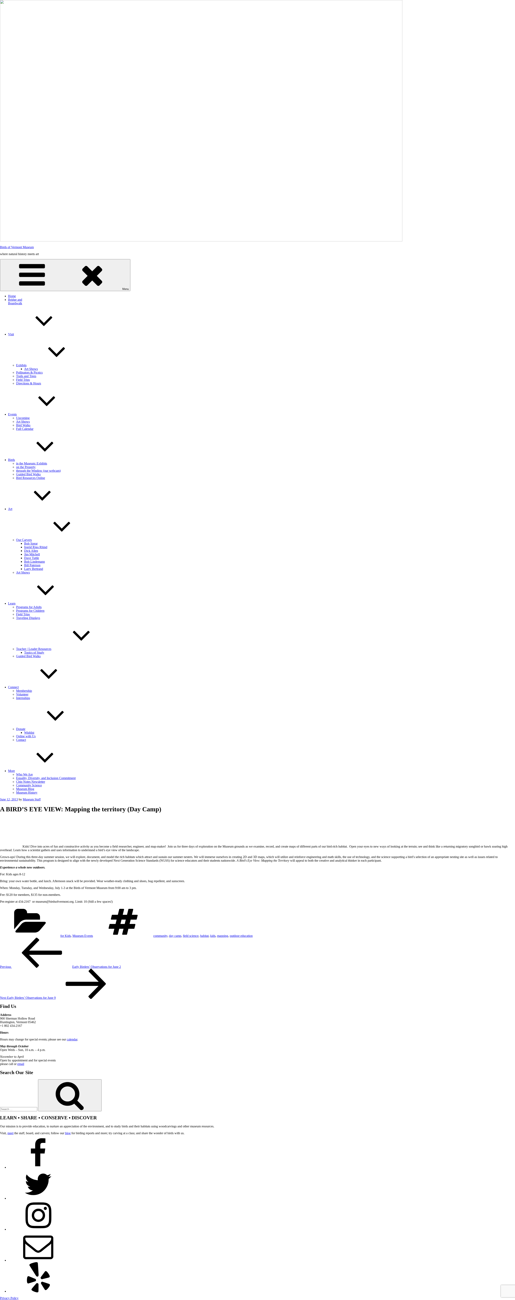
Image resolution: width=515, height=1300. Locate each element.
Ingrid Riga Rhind (35, 547)
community (160, 935)
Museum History (26, 792)
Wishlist (29, 732)
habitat (204, 935)
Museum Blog (25, 789)
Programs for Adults (29, 607)
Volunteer (22, 694)
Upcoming (23, 418)
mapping (222, 935)
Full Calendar (24, 429)
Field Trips (23, 379)
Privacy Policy (9, 1298)
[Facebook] (38, 1167)
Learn (11, 603)
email (20, 1064)
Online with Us (26, 736)
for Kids (65, 935)
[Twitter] (38, 1198)
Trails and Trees (26, 376)
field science (191, 935)
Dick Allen (31, 550)
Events (12, 414)
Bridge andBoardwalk (15, 301)
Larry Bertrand (33, 569)
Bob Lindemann (34, 561)
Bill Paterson (32, 565)
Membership (24, 690)
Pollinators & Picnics (29, 372)
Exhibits (21, 365)
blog (68, 1133)
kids (212, 935)
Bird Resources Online (30, 478)
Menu (125, 288)
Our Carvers (24, 540)
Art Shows (31, 369)
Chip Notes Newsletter (30, 781)
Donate (20, 729)
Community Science (29, 785)
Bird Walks (23, 425)
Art (10, 509)
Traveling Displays (28, 618)
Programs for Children (30, 610)
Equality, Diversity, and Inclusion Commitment (46, 778)
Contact (21, 740)
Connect (13, 687)
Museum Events (82, 935)
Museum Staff (32, 799)
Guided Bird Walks (28, 474)
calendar (72, 1039)
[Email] (38, 1260)
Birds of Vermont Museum (17, 247)
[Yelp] (38, 1291)
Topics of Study (34, 652)
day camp (175, 935)
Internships (23, 698)
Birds (11, 459)
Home (12, 296)
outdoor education (241, 935)
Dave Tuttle (31, 558)
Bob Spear (31, 543)
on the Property (26, 467)
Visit (11, 334)
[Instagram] (38, 1229)
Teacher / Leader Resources (33, 649)
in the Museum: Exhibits (31, 463)
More (11, 771)
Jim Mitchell (32, 554)
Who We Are (24, 774)
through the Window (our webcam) (38, 470)
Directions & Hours (28, 383)
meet (10, 1133)
